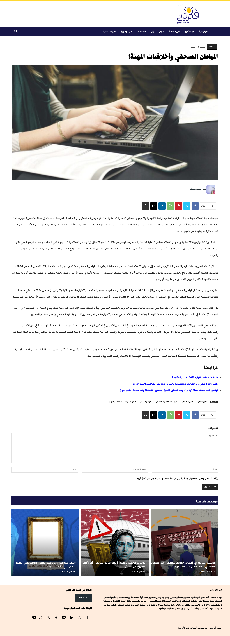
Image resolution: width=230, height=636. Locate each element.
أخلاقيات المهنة (201, 402)
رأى (152, 31)
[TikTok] (56, 618)
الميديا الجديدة (130, 402)
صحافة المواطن (116, 402)
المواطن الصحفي (145, 402)
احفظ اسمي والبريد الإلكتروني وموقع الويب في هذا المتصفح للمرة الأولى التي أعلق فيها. (176, 478)
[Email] (153, 206)
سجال (161, 31)
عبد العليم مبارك (198, 189)
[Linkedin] (162, 206)
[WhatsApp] (170, 206)
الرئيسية (203, 31)
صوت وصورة (126, 31)
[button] (16, 32)
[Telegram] (64, 618)
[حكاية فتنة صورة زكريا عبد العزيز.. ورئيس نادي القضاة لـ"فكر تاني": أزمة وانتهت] (45, 542)
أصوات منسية (109, 31)
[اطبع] (145, 206)
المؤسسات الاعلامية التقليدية (166, 402)
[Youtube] (34, 618)
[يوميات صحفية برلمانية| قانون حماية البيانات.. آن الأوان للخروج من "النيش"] (115, 542)
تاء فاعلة (141, 31)
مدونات (212, 47)
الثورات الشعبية (187, 402)
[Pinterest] (178, 206)
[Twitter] (186, 206)
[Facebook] (195, 206)
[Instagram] (79, 618)
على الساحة (174, 31)
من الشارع (189, 31)
